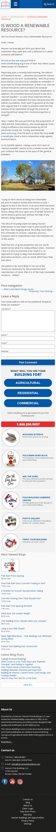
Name (4, 335)
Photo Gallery (31, 518)
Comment (6, 309)
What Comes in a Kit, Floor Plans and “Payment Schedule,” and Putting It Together (23, 663)
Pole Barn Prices (27, 811)
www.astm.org (8, 133)
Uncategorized (17, 16)
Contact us (28, 799)
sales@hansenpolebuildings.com (25, 764)
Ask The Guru (30, 476)
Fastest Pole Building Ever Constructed (19, 646)
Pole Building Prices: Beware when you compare (23, 621)
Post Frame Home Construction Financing (20, 667)
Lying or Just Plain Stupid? (13, 628)
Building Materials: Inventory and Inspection (21, 669)
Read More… (6, 741)
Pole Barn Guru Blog (35, 455)
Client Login (27, 808)
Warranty (27, 814)
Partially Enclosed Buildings (13, 658)
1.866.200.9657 (28, 424)
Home (4, 16)
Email (4, 343)
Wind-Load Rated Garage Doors (17, 289)
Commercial (28, 403)
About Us (27, 805)
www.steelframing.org (12, 63)
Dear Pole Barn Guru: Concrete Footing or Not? (23, 583)
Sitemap (27, 823)
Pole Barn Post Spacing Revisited (16, 605)
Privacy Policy (27, 820)
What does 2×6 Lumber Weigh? (15, 613)
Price (33, 434)
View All (28, 684)
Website (4, 351)
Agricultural (28, 383)
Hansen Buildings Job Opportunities (27, 817)
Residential (28, 393)
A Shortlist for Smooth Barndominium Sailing (22, 590)
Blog (28, 802)
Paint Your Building (35, 539)
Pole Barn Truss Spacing (12, 575)
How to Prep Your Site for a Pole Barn (19, 678)
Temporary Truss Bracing (42, 291)
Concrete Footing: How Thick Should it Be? (21, 598)
